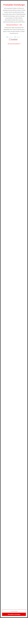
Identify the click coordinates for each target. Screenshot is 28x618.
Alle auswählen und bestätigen (14, 614)
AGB (21, 24)
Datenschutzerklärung (12, 24)
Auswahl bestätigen (14, 611)
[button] (14, 43)
